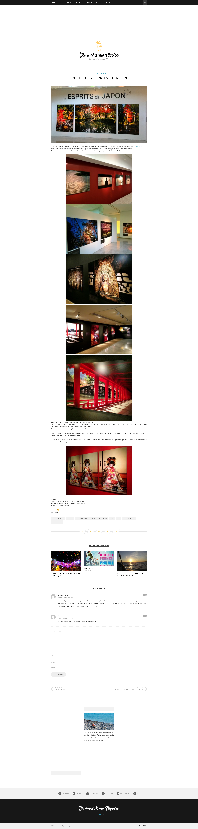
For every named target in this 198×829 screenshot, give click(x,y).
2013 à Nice (89, 568)
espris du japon (82, 518)
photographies (129, 518)
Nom (52, 655)
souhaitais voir (138, 146)
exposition (95, 518)
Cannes (68, 2)
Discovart (63, 595)
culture (70, 518)
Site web (53, 667)
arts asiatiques (58, 518)
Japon (105, 518)
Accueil (54, 2)
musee (112, 518)
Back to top (141, 826)
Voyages (108, 2)
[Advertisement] (99, 20)
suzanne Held (57, 522)
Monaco (76, 2)
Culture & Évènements (99, 74)
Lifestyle (98, 2)
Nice (60, 2)
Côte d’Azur (87, 2)
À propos (117, 2)
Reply (145, 595)
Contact (127, 2)
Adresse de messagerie (54, 661)
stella (61, 616)
